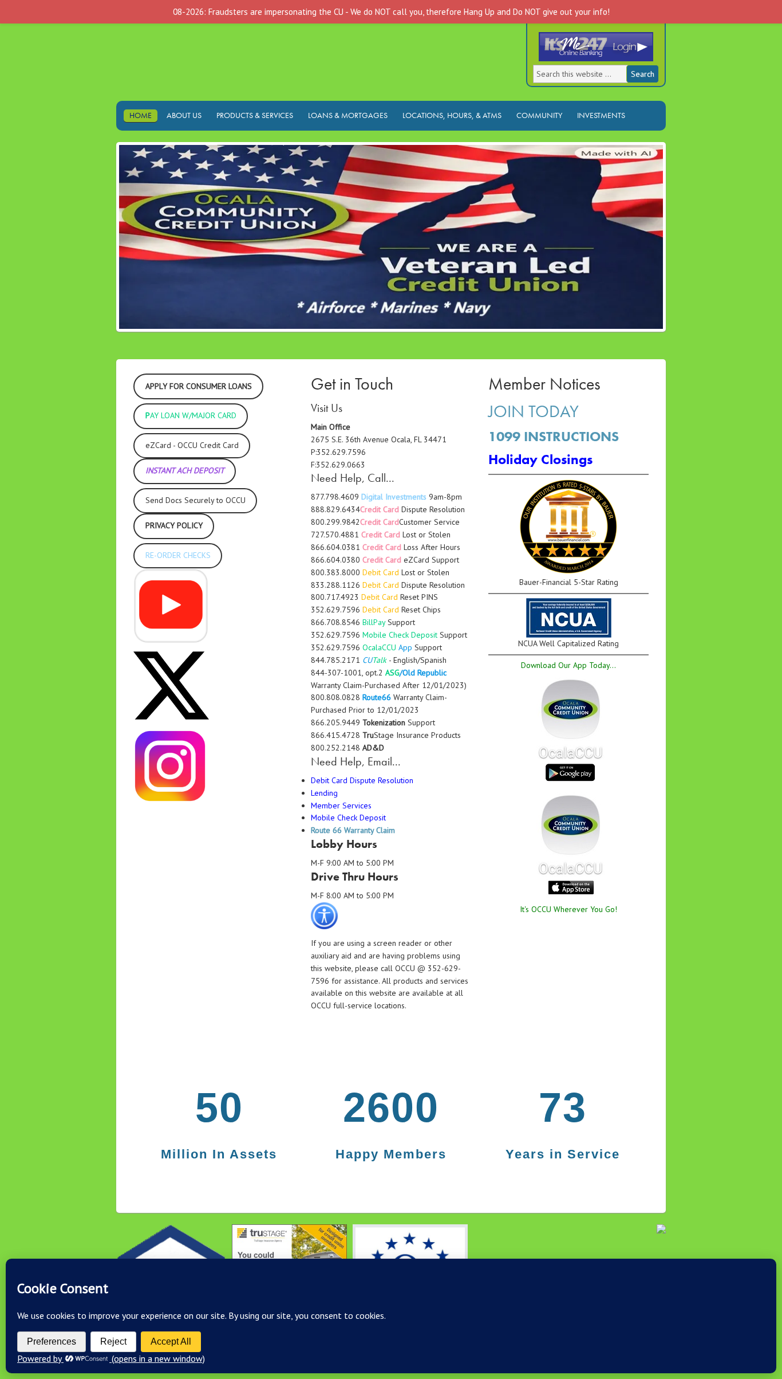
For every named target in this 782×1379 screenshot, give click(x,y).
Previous (99, 241)
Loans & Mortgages (345, 115)
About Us (181, 115)
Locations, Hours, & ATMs (449, 115)
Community (539, 115)
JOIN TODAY (533, 411)
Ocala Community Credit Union (216, 68)
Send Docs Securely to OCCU (195, 500)
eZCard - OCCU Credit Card (192, 445)
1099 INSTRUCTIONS (553, 436)
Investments (598, 115)
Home (140, 115)
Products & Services (252, 115)
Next (682, 241)
